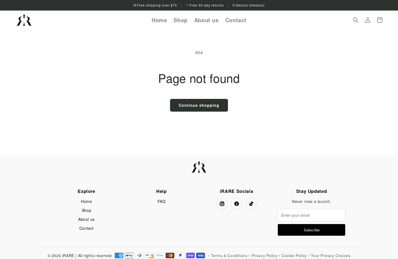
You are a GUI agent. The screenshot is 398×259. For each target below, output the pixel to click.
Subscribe (311, 229)
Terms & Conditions (229, 255)
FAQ (162, 201)
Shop (86, 210)
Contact (86, 228)
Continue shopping (199, 105)
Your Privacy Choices (330, 255)
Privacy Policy (264, 255)
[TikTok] (251, 203)
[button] (356, 20)
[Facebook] (236, 203)
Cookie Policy (294, 255)
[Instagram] (222, 203)
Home (86, 201)
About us (86, 219)
